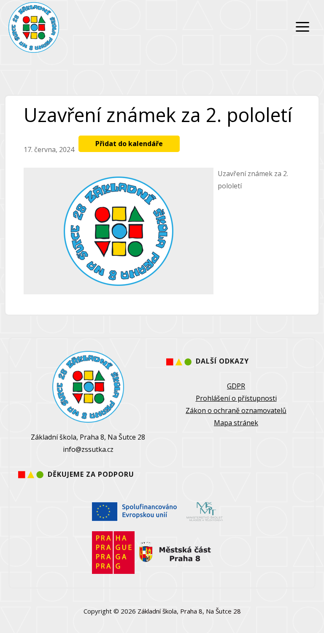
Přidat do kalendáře (129, 143)
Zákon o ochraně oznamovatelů (236, 410)
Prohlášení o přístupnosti (236, 398)
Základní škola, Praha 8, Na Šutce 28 (189, 611)
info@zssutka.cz (88, 449)
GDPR (236, 386)
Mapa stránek (236, 422)
